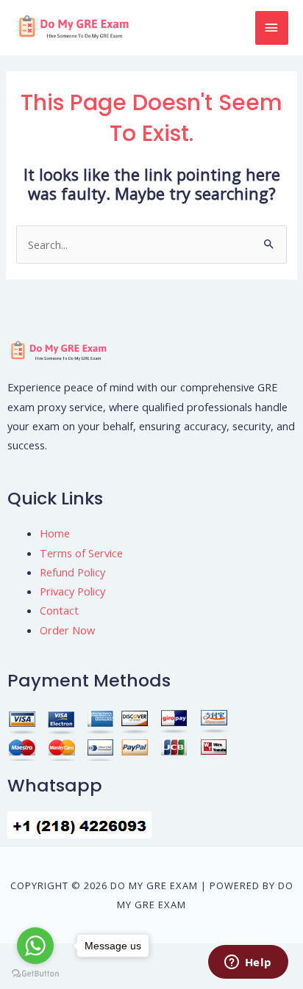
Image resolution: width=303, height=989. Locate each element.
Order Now (67, 630)
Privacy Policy (72, 591)
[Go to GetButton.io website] (35, 974)
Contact (59, 610)
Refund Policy (72, 572)
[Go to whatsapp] (35, 945)
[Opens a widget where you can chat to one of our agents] (247, 963)
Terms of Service (81, 553)
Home (55, 533)
